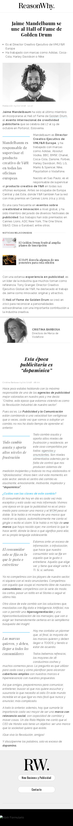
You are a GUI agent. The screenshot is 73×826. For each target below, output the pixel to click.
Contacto (37, 790)
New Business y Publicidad (36, 778)
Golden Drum (58, 116)
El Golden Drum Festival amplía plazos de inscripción (39, 244)
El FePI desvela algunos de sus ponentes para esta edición (39, 261)
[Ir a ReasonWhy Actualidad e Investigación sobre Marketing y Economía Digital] (36, 5)
